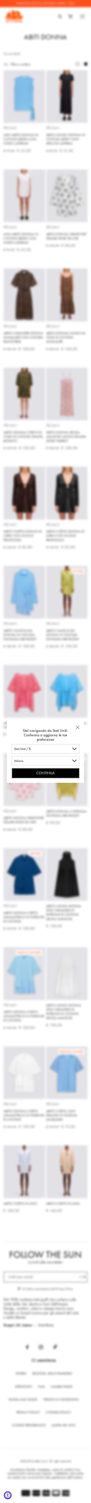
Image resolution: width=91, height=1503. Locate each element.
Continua (45, 772)
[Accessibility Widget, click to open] (8, 1495)
